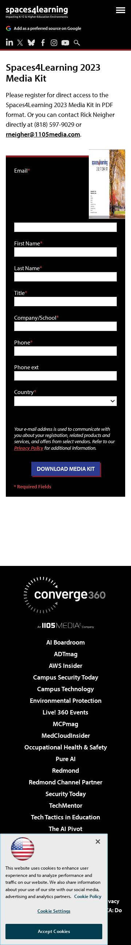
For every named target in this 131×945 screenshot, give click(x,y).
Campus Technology (65, 689)
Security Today (65, 794)
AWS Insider (65, 665)
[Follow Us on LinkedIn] (9, 42)
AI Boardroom (65, 642)
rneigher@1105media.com (43, 134)
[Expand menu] (120, 11)
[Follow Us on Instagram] (54, 42)
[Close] (98, 842)
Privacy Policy (28, 447)
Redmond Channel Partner (65, 782)
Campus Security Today (65, 677)
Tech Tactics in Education (65, 817)
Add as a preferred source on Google (47, 28)
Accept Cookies (54, 931)
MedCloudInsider (65, 735)
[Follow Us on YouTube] (65, 43)
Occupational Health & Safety (65, 747)
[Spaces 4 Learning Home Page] (37, 12)
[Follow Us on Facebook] (43, 42)
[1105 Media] (65, 625)
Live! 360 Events (65, 712)
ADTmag (66, 654)
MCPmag (65, 724)
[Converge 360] (65, 595)
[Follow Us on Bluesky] (31, 42)
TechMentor (65, 805)
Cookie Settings (53, 911)
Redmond (65, 770)
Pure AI (66, 759)
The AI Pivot (65, 828)
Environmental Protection (66, 700)
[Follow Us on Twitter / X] (20, 43)
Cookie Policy (88, 896)
